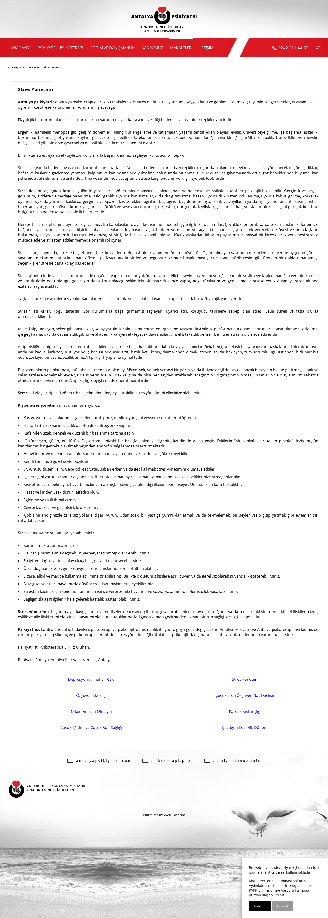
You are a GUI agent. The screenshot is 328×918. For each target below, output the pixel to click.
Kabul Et (260, 906)
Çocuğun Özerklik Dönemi (245, 727)
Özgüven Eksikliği (91, 695)
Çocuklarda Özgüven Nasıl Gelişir (245, 695)
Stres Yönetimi (245, 679)
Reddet (282, 906)
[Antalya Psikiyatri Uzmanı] (164, 19)
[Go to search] (317, 47)
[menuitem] (20, 47)
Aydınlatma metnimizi (266, 885)
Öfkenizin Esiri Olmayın (91, 711)
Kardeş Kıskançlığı (245, 711)
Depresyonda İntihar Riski (91, 679)
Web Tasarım (174, 815)
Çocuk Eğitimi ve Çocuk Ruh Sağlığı (91, 727)
